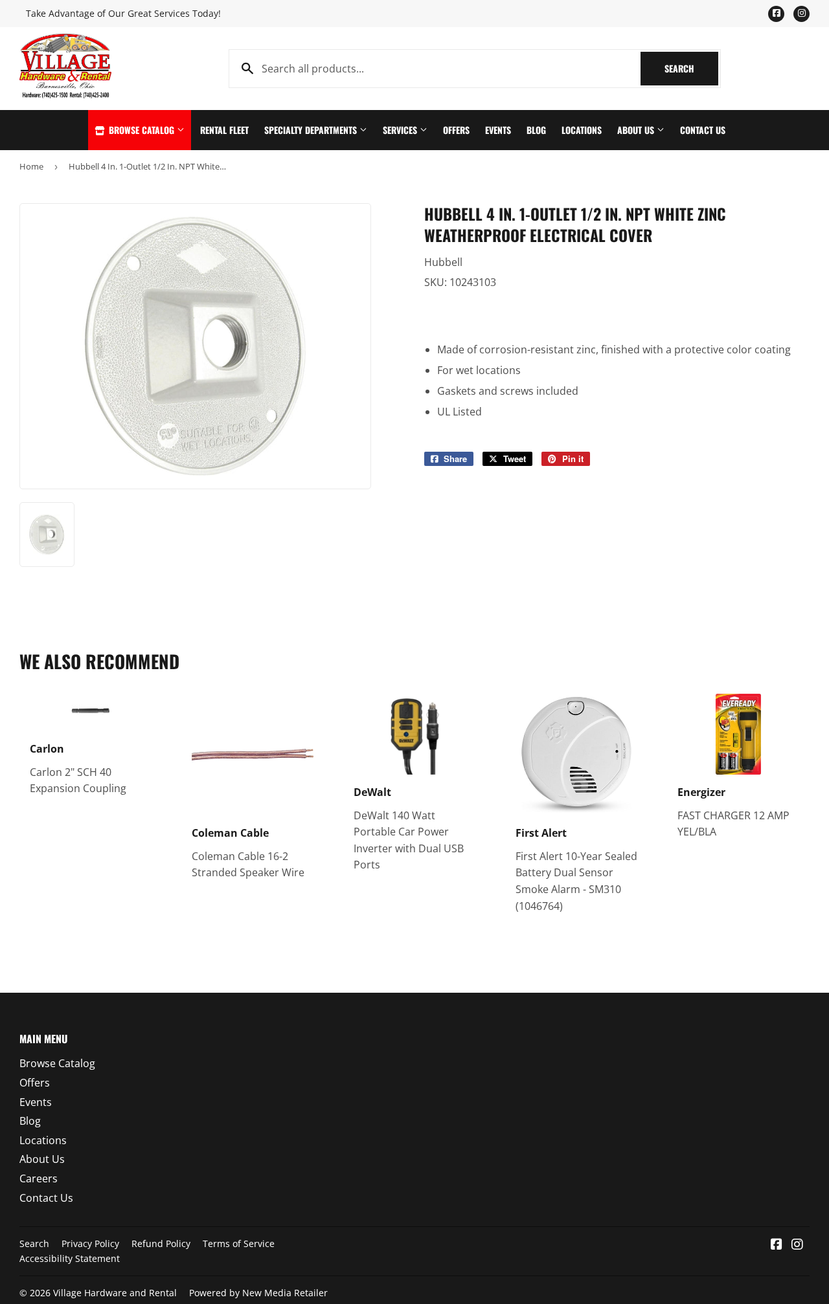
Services (401, 130)
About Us (637, 130)
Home (31, 166)
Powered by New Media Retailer (258, 1293)
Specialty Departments (311, 130)
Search (691, 68)
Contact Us (702, 130)
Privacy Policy (90, 1243)
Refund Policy (160, 1243)
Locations (582, 130)
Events (498, 130)
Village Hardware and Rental (115, 1293)
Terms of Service (239, 1243)
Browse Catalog (141, 130)
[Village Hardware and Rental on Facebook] (776, 1245)
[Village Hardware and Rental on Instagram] (797, 1245)
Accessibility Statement (69, 1258)
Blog (536, 130)
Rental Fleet (224, 130)
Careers (38, 1178)
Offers (456, 130)
